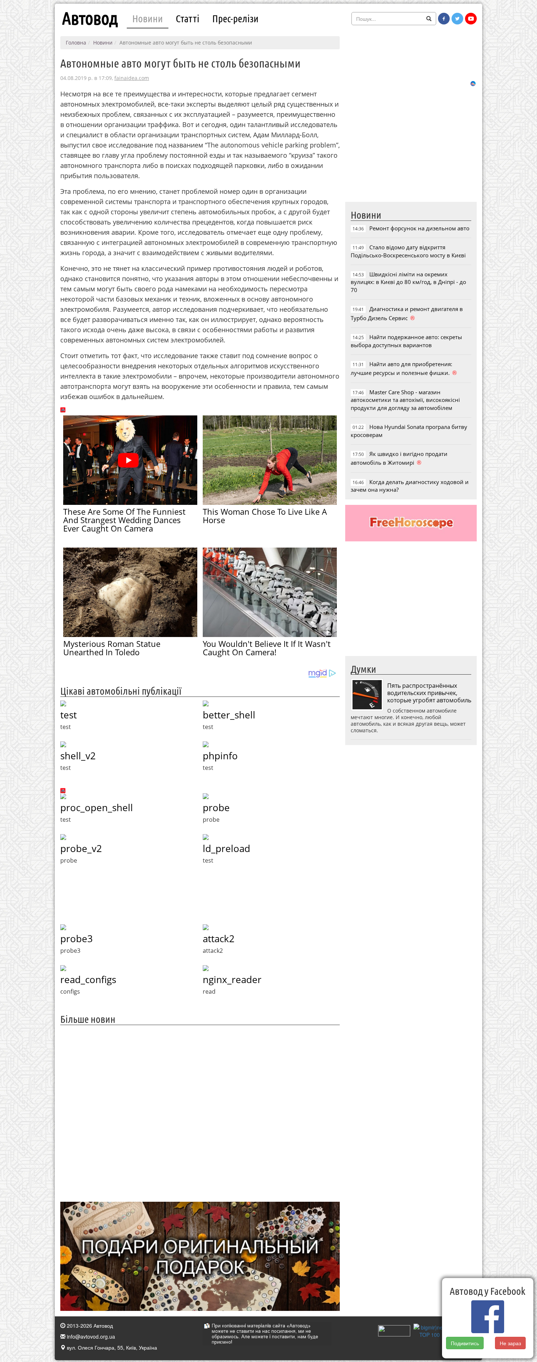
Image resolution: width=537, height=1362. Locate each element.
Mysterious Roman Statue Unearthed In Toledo (111, 647)
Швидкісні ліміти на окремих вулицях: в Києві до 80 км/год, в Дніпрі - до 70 (408, 282)
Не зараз (510, 1343)
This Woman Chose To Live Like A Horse (265, 515)
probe (216, 807)
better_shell (229, 715)
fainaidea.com (131, 77)
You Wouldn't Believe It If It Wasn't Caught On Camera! (267, 647)
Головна (76, 42)
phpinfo (220, 755)
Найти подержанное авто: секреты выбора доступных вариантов (406, 340)
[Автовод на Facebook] (444, 18)
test (68, 715)
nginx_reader (232, 979)
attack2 (219, 938)
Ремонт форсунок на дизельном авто (419, 228)
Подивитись (465, 1343)
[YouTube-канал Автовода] (471, 18)
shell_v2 (78, 755)
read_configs (88, 979)
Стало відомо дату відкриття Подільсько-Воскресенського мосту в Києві (408, 250)
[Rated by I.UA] (394, 1330)
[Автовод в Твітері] (457, 18)
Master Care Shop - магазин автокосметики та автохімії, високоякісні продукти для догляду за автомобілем (405, 399)
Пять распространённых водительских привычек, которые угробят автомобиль (429, 693)
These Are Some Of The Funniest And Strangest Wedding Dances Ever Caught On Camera (124, 520)
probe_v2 (81, 848)
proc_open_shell (96, 807)
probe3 (76, 938)
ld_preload (226, 848)
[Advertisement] (200, 1112)
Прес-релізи (235, 18)
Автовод (90, 18)
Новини (147, 18)
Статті (187, 18)
